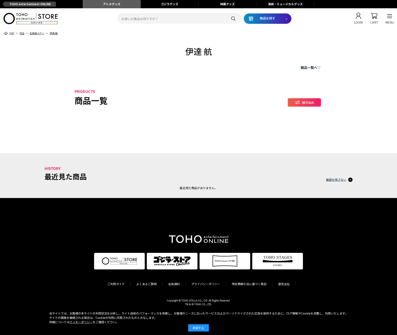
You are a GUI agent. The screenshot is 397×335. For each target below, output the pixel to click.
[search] (233, 19)
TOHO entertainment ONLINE (30, 4)
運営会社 (284, 284)
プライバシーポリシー (205, 284)
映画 (227, 4)
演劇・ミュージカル (285, 4)
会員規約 (174, 284)
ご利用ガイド (116, 284)
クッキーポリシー (81, 322)
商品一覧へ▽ (310, 67)
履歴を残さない (336, 180)
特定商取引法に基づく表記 (249, 284)
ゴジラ (169, 4)
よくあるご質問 (146, 284)
